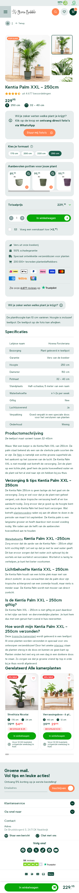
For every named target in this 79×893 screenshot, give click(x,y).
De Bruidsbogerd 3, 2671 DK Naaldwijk (26, 829)
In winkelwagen (28, 887)
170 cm (14, 153)
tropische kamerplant (24, 636)
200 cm (28, 153)
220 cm (41, 153)
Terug (21, 23)
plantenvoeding (22, 512)
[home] (24, 12)
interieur (59, 645)
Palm (19, 455)
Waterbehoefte (14, 539)
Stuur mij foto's (37, 132)
